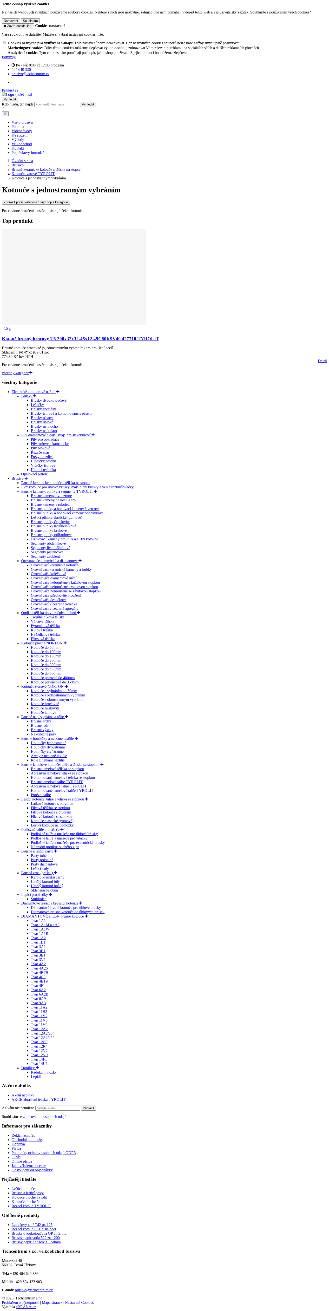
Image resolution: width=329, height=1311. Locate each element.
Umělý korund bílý (45, 881)
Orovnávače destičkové (48, 600)
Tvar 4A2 (38, 964)
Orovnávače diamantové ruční (54, 578)
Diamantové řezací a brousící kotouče (50, 903)
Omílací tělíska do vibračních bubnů (49, 613)
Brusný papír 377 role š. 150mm (36, 1242)
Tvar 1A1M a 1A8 (45, 925)
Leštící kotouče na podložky (52, 825)
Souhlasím (30, 21)
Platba (16, 1148)
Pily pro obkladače (45, 439)
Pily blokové (40, 448)
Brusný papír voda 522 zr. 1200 (36, 1238)
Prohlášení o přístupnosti (20, 1302)
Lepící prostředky (35, 894)
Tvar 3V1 (38, 959)
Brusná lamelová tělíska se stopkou (57, 769)
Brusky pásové (42, 418)
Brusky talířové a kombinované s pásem (61, 413)
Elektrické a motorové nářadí (34, 392)
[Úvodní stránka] (17, 94)
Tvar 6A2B (39, 994)
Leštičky (37, 405)
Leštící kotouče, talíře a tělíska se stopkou (53, 799)
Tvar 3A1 (38, 946)
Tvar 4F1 (38, 985)
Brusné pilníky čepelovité (50, 522)
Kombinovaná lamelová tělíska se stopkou (63, 777)
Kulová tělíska (42, 630)
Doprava (18, 1144)
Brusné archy (41, 721)
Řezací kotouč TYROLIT (31, 1206)
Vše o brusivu (22, 122)
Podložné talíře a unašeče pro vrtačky (59, 838)
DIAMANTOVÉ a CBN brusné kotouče (53, 916)
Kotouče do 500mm (46, 673)
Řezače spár (40, 452)
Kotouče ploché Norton (29, 1202)
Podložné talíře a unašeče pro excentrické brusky (68, 842)
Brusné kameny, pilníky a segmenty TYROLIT (57, 491)
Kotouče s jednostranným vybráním (58, 695)
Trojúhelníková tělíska (48, 617)
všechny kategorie (15, 373)
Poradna (18, 127)
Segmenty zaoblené (45, 556)
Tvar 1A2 (38, 938)
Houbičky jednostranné (48, 743)
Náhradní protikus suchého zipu (55, 847)
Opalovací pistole (34, 474)
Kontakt (18, 148)
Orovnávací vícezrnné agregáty (54, 608)
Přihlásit (88, 1108)
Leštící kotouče (23, 1188)
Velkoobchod (22, 144)
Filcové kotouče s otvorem (51, 812)
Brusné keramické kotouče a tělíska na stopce (55, 483)
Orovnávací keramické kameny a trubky (61, 569)
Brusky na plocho (44, 426)
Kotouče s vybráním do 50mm (54, 691)
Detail (322, 361)
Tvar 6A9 (38, 998)
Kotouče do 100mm (46, 652)
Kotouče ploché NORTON (42, 643)
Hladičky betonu (43, 461)
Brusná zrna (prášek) (37, 873)
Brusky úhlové (42, 422)
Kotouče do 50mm (45, 647)
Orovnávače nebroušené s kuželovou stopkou (65, 582)
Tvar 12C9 (39, 1042)
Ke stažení (19, 135)
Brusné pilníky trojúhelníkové (53, 526)
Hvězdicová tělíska (45, 634)
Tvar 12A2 (39, 1029)
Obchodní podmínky (27, 1140)
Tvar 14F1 (39, 1059)
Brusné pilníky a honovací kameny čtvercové (65, 509)
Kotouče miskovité (45, 708)
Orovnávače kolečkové (48, 574)
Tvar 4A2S (39, 968)
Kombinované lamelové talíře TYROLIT (62, 790)
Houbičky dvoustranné (48, 747)
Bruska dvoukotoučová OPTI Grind (39, 1233)
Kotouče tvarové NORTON (43, 686)
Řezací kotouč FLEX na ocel (34, 1229)
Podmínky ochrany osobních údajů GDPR (44, 1153)
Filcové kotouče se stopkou (51, 816)
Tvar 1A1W (40, 929)
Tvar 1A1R (39, 933)
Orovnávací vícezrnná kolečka (54, 604)
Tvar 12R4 (39, 1046)
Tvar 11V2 (39, 1016)
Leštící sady (40, 868)
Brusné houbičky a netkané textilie (48, 738)
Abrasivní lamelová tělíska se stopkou (59, 773)
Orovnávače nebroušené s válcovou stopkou (64, 587)
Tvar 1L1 (38, 942)
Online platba (22, 1161)
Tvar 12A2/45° (42, 1038)
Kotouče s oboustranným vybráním (57, 699)
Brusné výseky (42, 730)
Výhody (18, 140)
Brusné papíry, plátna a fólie (43, 717)
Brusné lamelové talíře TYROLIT (57, 782)
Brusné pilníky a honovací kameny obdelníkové (67, 513)
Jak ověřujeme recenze (29, 1166)
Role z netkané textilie (48, 760)
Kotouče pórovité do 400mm (53, 678)
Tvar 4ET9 (39, 981)
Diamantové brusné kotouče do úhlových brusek (68, 912)
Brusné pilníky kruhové (49, 530)
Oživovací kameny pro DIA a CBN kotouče (64, 539)
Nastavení (11, 21)
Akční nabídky (23, 1095)
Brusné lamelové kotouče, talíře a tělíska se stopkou (60, 764)
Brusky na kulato (44, 431)
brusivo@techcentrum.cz (34, 1290)
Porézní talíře (41, 795)
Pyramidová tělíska (45, 626)
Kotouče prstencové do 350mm (55, 682)
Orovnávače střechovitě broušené (56, 595)
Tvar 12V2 (39, 1051)
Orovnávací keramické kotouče (54, 565)
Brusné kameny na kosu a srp (53, 500)
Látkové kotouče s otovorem (52, 803)
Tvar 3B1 (38, 951)
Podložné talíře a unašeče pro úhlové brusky (64, 834)
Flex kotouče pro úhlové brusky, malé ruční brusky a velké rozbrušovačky (77, 487)
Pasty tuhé (38, 855)
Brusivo (18, 478)
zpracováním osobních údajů (44, 1116)
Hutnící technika (43, 470)
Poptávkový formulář (28, 153)
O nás (16, 1157)
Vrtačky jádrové (43, 465)
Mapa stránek (52, 1302)
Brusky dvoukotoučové (48, 400)
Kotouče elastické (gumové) (52, 821)
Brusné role (39, 725)
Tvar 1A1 (38, 920)
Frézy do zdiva (42, 457)
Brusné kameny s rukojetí (50, 504)
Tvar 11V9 (39, 1025)
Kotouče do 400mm (46, 669)
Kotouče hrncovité (45, 704)
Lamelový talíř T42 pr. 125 (32, 1225)
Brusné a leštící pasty (37, 851)
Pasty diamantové (44, 864)
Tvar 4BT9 (39, 972)
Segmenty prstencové (47, 552)
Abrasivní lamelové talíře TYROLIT (59, 786)
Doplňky (28, 1068)
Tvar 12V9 (39, 1055)
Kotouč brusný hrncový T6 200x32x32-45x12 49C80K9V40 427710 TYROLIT (80, 338)
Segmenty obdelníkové (48, 543)
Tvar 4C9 (38, 977)
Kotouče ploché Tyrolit (29, 1197)
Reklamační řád (23, 1135)
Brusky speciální (43, 409)
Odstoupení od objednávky (32, 1170)
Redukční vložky (44, 1072)
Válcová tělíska (42, 621)
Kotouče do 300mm (46, 665)
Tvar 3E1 (38, 955)
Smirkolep (38, 899)
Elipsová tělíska (43, 639)
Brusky (27, 396)
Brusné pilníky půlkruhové (51, 535)
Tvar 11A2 (39, 1007)
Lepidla (36, 1077)
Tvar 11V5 (39, 1020)
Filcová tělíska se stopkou (50, 808)
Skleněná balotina (44, 890)
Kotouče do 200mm (46, 660)
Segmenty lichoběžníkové (50, 548)
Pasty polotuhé (42, 860)
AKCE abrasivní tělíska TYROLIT (39, 1099)
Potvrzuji (9, 57)
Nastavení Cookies (79, 1302)
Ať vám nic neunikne (18, 1108)
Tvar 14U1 (39, 1064)
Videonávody (22, 131)
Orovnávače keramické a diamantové (50, 561)
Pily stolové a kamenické (50, 444)
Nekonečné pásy (43, 734)
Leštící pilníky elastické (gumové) (56, 517)
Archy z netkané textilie (49, 756)
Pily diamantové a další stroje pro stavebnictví (56, 435)
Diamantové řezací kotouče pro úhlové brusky (66, 907)
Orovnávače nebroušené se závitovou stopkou (66, 591)
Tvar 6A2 (38, 990)
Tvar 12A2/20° (42, 1033)
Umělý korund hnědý (47, 886)
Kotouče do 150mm (46, 656)
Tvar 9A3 (38, 1003)
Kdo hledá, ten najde (17, 104)
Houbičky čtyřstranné (47, 751)
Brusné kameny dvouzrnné (51, 496)
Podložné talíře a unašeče (40, 829)
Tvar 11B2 (39, 1011)
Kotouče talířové (43, 712)
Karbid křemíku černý (47, 877)
